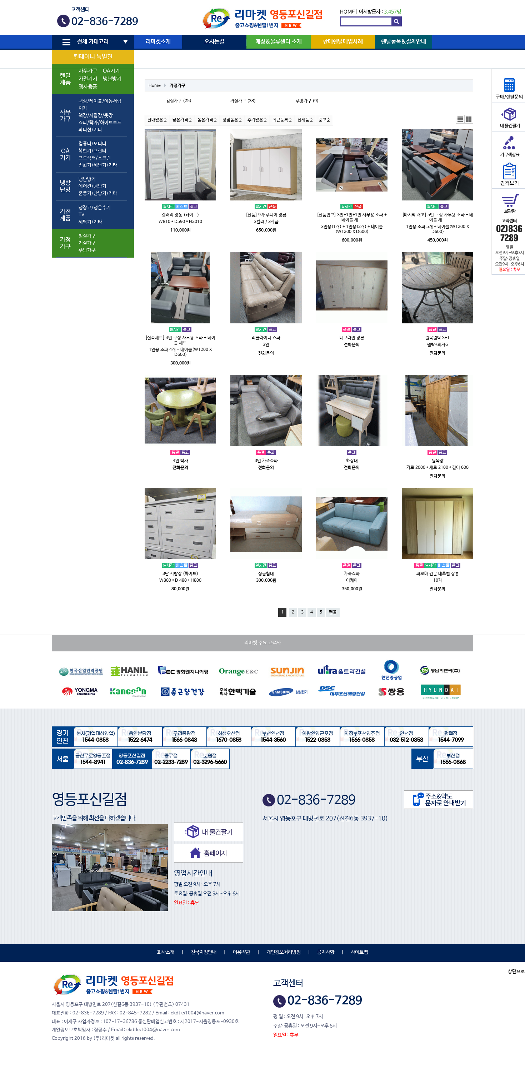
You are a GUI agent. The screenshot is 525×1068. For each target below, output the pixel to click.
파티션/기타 (90, 130)
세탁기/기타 (90, 222)
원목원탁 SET (437, 338)
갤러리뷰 (469, 119)
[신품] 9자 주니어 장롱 (266, 215)
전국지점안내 (203, 952)
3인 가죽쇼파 (266, 460)
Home (155, 85)
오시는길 (214, 42)
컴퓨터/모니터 (92, 143)
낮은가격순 (182, 120)
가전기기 (88, 79)
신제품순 (305, 120)
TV (81, 215)
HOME (347, 12)
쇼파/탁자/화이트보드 (100, 122)
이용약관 (241, 952)
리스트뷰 (460, 119)
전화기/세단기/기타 (98, 165)
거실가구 (87, 243)
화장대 (352, 460)
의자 (83, 108)
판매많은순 (157, 120)
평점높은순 (232, 120)
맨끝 (333, 612)
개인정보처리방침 (283, 952)
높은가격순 (207, 120)
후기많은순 (257, 120)
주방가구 (87, 250)
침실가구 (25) (178, 101)
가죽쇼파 (352, 573)
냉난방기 (112, 79)
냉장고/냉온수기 (95, 207)
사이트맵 (359, 952)
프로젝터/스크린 (95, 158)
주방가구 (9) (307, 101)
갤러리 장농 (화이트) (180, 215)
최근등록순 (282, 120)
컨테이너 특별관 (93, 57)
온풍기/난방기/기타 (98, 193)
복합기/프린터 (92, 151)
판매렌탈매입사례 (343, 42)
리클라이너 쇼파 (266, 338)
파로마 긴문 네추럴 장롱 (437, 573)
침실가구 (87, 236)
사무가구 (88, 71)
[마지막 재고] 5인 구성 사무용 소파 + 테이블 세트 (437, 218)
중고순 (324, 120)
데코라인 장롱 (352, 338)
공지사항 (325, 952)
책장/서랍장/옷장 (96, 115)
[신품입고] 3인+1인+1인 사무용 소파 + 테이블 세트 (352, 218)
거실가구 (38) (243, 101)
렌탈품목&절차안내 (403, 42)
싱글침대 (266, 573)
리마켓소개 (158, 42)
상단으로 (516, 971)
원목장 (438, 460)
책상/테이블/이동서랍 (100, 101)
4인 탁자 (180, 460)
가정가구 (177, 85)
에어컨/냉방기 (92, 186)
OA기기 (111, 71)
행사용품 (88, 87)
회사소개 (165, 952)
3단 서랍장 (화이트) (180, 573)
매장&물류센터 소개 (278, 42)
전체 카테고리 (93, 42)
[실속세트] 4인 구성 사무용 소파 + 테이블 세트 (180, 341)
